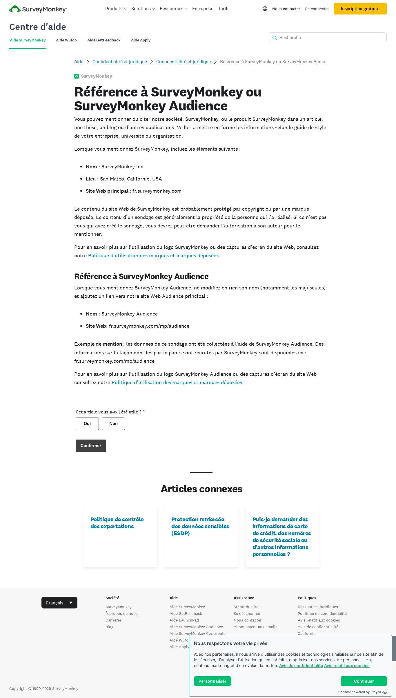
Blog (109, 626)
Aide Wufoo (180, 640)
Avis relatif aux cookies (347, 665)
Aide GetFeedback (186, 613)
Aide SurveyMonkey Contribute (198, 633)
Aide (78, 62)
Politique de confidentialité (322, 613)
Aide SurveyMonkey (187, 606)
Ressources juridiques (318, 606)
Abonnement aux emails (255, 626)
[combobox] (59, 602)
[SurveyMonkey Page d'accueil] (38, 9)
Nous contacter (286, 8)
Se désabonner (247, 613)
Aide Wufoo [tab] (66, 40)
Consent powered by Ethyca (359, 692)
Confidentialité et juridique (119, 62)
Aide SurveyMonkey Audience (196, 626)
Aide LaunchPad (184, 620)
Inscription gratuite (360, 9)
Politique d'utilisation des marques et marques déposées (153, 255)
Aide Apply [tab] (140, 40)
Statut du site (246, 606)
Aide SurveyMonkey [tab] (28, 40)
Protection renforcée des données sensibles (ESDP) (200, 526)
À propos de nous (122, 613)
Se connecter (317, 8)
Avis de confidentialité (301, 665)
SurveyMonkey (119, 606)
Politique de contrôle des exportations (117, 522)
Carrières (114, 620)
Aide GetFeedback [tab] (104, 40)
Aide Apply (179, 646)
